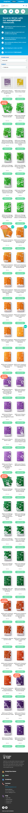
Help (6, 796)
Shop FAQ (8, 797)
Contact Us (8, 802)
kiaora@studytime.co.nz (10, 787)
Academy (8, 779)
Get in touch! (18, 52)
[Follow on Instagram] (6, 807)
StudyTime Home (10, 771)
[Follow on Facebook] (3, 807)
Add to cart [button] (7, 99)
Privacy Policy (9, 801)
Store (7, 775)
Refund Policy (9, 799)
